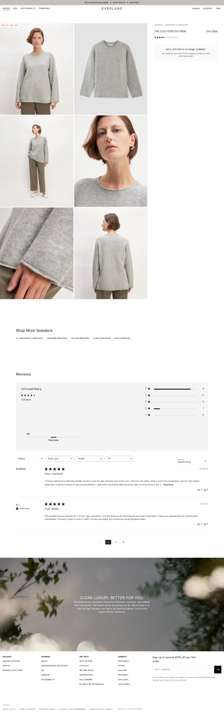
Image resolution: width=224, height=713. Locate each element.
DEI (42, 670)
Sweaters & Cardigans (176, 25)
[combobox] (30, 460)
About (44, 661)
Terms (183, 680)
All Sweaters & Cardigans (29, 338)
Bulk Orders (86, 679)
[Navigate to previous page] (101, 542)
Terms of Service (27, 709)
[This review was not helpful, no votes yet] (205, 489)
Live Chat (84, 665)
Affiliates (123, 679)
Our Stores (124, 684)
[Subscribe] (217, 669)
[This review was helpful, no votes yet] (199, 489)
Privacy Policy (169, 680)
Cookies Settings (47, 709)
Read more (168, 484)
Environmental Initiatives (54, 665)
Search (196, 8)
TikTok (121, 665)
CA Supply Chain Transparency (72, 709)
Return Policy (87, 670)
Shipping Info (86, 675)
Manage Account (11, 661)
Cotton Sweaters (80, 338)
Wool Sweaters (122, 338)
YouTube (122, 670)
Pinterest (123, 675)
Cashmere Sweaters (57, 338)
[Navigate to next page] (123, 542)
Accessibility (48, 679)
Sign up (6, 665)
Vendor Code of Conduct (101, 709)
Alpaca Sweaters (102, 338)
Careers (45, 675)
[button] (218, 8)
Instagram (123, 661)
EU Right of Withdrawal (92, 684)
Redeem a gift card (12, 670)
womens (158, 25)
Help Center (86, 661)
